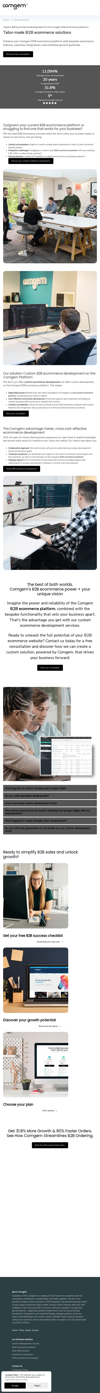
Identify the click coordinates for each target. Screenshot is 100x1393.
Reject (37, 1385)
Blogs (28, 1330)
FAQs (21, 1330)
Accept (15, 1385)
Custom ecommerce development (22, 20)
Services (6, 20)
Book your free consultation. (18, 54)
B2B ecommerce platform (66, 150)
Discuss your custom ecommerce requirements (31, 161)
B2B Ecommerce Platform (24, 1347)
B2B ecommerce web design (25, 1358)
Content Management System (25, 1343)
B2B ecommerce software (48, 1307)
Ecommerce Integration (22, 1354)
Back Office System (20, 1350)
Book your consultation (16, 413)
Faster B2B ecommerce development (21, 469)
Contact (35, 1330)
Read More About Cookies (16, 1380)
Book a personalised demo (45, 1319)
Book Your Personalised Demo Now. (50, 1145)
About (15, 1330)
